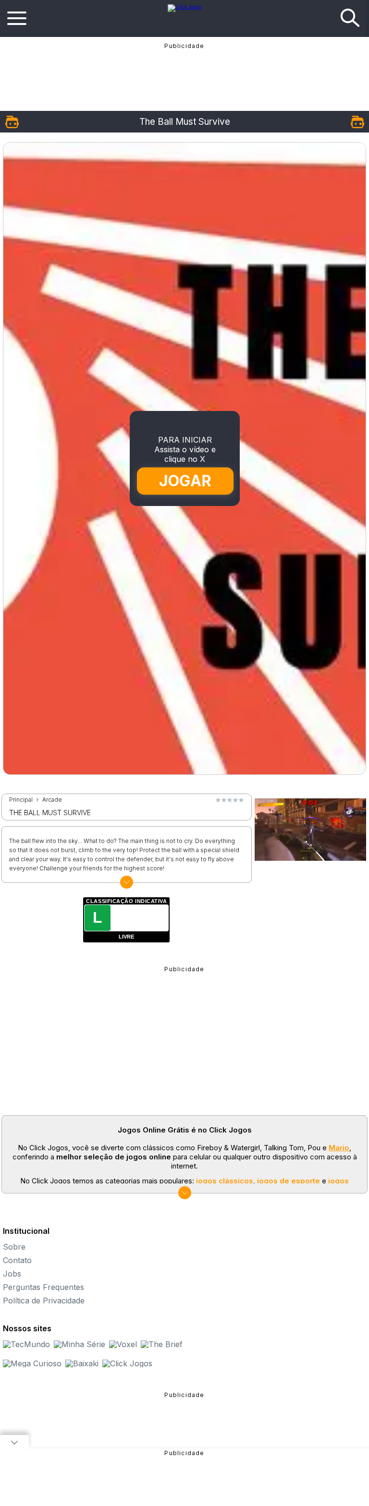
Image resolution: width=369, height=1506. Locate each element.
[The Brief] (162, 1344)
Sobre (14, 1247)
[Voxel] (123, 1344)
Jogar (185, 480)
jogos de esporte (288, 1180)
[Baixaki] (81, 1363)
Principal (21, 800)
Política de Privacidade (44, 1300)
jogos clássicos (224, 1180)
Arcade (52, 800)
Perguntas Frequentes (43, 1287)
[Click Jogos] (184, 7)
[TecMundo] (26, 1344)
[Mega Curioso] (32, 1363)
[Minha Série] (79, 1344)
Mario (339, 1147)
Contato (17, 1260)
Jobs (12, 1273)
